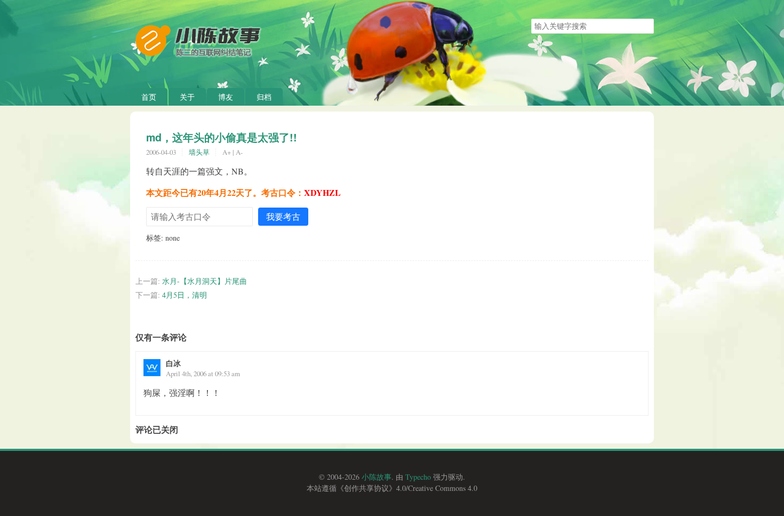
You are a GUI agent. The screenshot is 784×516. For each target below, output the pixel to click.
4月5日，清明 (184, 295)
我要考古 (283, 216)
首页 (148, 97)
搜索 (645, 26)
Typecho (418, 477)
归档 (264, 97)
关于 (187, 97)
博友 (225, 97)
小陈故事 (376, 477)
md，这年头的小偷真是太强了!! (221, 137)
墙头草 (199, 152)
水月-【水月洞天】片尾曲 (204, 281)
